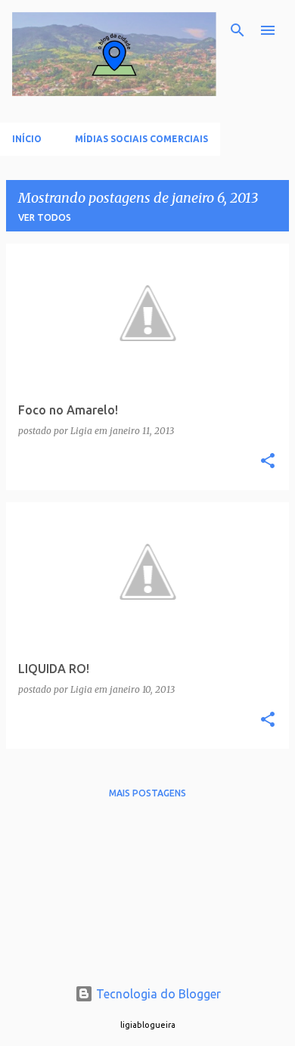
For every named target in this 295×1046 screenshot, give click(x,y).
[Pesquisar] (237, 30)
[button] (268, 462)
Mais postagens (147, 793)
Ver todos (44, 217)
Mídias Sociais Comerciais (141, 139)
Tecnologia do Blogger (157, 994)
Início (27, 139)
